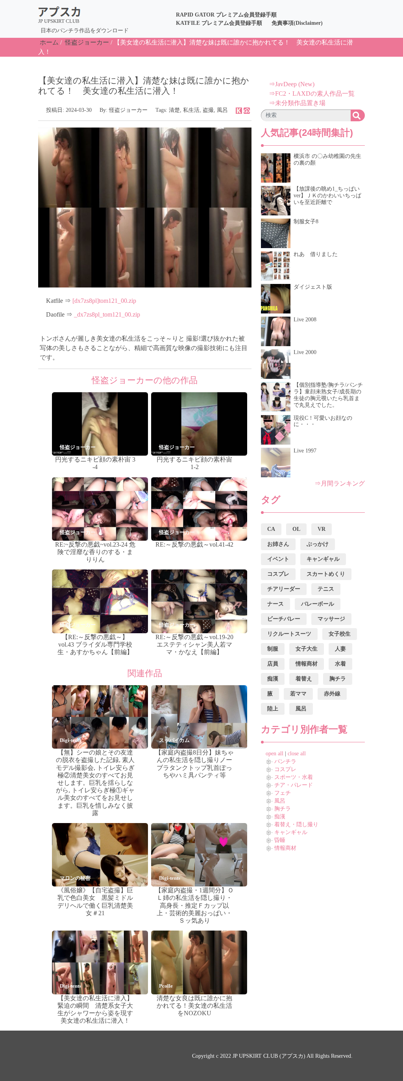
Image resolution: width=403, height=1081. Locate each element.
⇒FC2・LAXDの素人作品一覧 (312, 93)
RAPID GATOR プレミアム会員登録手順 (226, 15)
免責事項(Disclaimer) (297, 23)
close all (297, 754)
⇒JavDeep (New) (291, 84)
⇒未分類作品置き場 (297, 103)
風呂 (222, 110)
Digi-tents (70, 740)
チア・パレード (293, 785)
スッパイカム (174, 740)
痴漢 (279, 817)
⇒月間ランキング (339, 483)
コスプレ (285, 769)
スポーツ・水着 (293, 777)
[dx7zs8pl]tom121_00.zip (104, 300)
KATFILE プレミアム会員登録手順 (219, 23)
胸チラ (282, 809)
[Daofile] (247, 110)
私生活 (191, 110)
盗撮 (208, 110)
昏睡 (279, 840)
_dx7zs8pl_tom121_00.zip (107, 314)
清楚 (174, 110)
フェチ (282, 793)
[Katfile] (239, 110)
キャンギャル (290, 832)
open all (274, 754)
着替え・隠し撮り (296, 824)
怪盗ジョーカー (87, 42)
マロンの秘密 (75, 878)
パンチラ (285, 761)
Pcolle (166, 986)
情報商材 (285, 848)
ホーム (49, 42)
